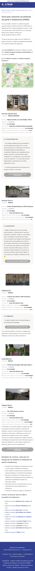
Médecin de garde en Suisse (20, 567)
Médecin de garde (6, 10)
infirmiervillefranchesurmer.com (12, 550)
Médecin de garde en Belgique (11, 565)
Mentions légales (17, 554)
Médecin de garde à (16, 521)
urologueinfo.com (27, 550)
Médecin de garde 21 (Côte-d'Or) (19, 10)
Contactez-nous (6, 554)
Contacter (11, 122)
